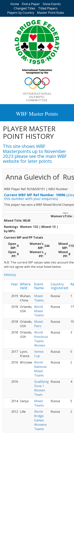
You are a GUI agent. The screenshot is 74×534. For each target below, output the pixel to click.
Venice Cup (38, 354)
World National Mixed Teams (40, 368)
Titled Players (47, 8)
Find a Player (31, 4)
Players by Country (20, 13)
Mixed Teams (39, 298)
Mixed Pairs (38, 324)
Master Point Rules (50, 13)
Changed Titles (24, 8)
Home (14, 4)
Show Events (52, 4)
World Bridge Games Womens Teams (40, 420)
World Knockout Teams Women (41, 338)
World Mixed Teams (39, 311)
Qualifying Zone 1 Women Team (41, 388)
